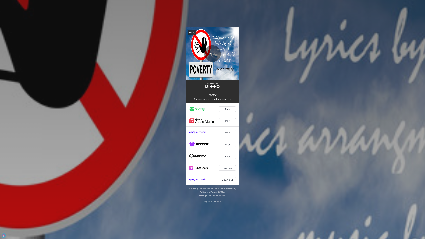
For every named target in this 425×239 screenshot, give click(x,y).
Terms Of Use (218, 192)
